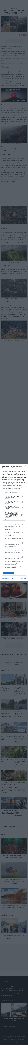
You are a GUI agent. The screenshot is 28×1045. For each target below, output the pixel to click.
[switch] (22, 496)
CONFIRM (8, 573)
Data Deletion (5, 578)
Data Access (14, 578)
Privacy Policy (22, 578)
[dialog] (14, 522)
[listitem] (14, 493)
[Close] (25, 466)
